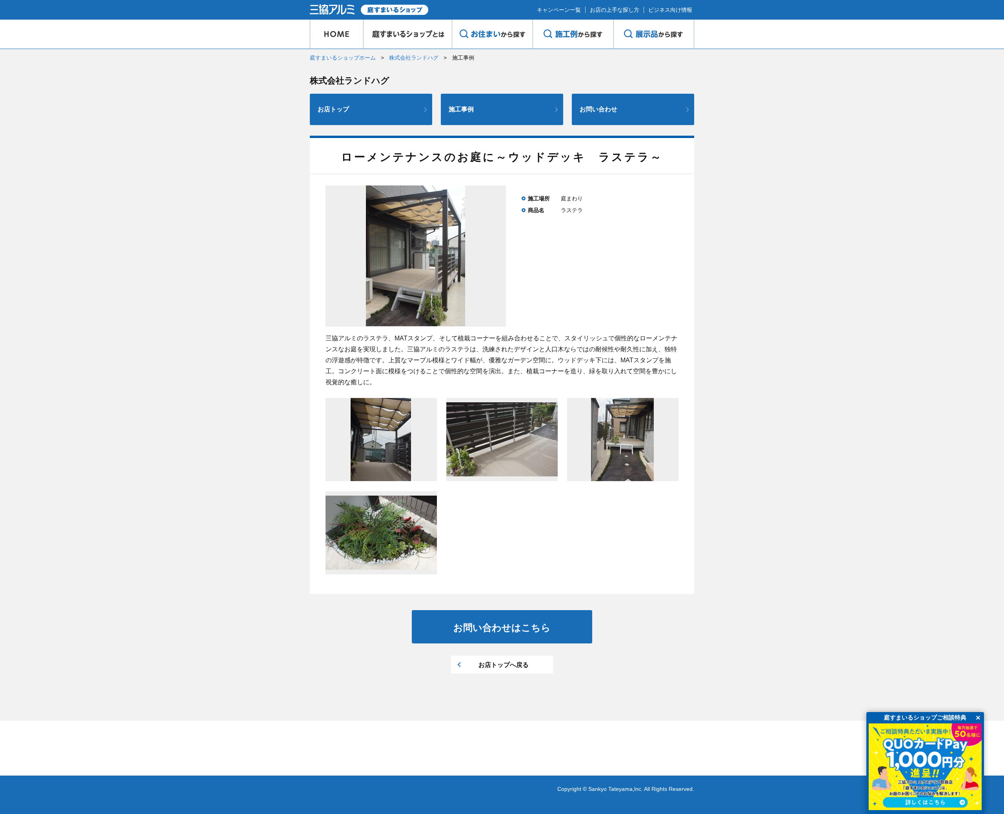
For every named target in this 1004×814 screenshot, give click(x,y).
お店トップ (333, 109)
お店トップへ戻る (503, 664)
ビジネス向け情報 (670, 10)
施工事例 (461, 109)
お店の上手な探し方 (614, 10)
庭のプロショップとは (407, 34)
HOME (336, 34)
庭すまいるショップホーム (343, 58)
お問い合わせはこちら (502, 627)
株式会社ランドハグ (413, 58)
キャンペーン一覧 (559, 10)
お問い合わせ (598, 109)
